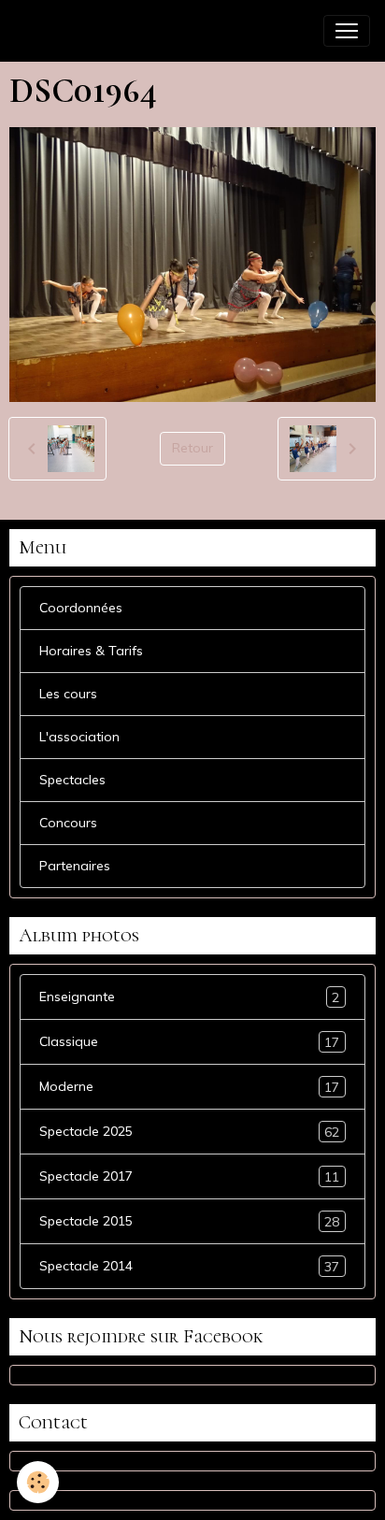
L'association (79, 736)
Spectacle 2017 (189, 1176)
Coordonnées (80, 607)
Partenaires (74, 865)
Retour (192, 447)
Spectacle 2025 (189, 1131)
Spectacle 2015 (189, 1221)
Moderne (189, 1087)
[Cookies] (38, 1482)
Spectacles (72, 779)
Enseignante (189, 997)
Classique (189, 1042)
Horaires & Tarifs (91, 650)
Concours (68, 822)
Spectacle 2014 (189, 1266)
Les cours (68, 693)
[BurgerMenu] (346, 31)
